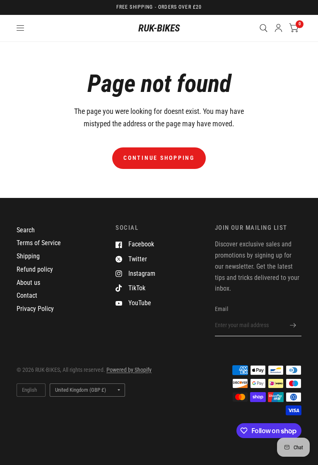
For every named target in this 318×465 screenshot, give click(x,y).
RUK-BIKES (159, 28)
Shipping (28, 256)
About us (28, 283)
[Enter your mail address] (293, 325)
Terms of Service (39, 243)
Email (221, 309)
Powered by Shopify (129, 369)
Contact (27, 295)
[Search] (263, 28)
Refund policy (35, 269)
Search (26, 230)
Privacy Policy (35, 309)
